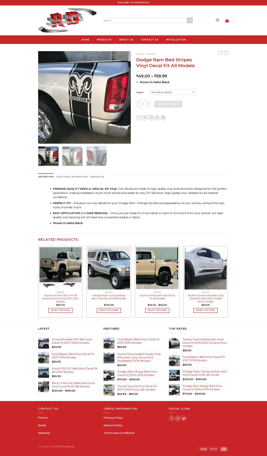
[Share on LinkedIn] (163, 117)
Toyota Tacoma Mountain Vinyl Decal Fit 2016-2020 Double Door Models (205, 298)
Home (85, 39)
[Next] (124, 97)
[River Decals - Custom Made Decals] (67, 20)
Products (104, 39)
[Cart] (227, 20)
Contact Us (150, 39)
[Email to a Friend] (151, 117)
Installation (176, 39)
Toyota (151, 54)
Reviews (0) (97, 176)
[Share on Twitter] (145, 117)
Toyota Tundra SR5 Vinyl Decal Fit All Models (157, 297)
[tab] (46, 176)
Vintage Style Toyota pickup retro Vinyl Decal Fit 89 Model (108, 297)
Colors (139, 92)
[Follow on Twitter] (184, 418)
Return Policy (113, 425)
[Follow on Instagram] (217, 20)
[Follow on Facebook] (172, 418)
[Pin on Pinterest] (157, 117)
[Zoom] (42, 139)
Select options (60, 310)
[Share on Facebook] (139, 117)
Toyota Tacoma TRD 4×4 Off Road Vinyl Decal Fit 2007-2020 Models (60, 298)
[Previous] (44, 97)
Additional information (72, 176)
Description (46, 176)
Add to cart (168, 104)
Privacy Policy (113, 417)
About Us (126, 39)
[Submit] (190, 20)
